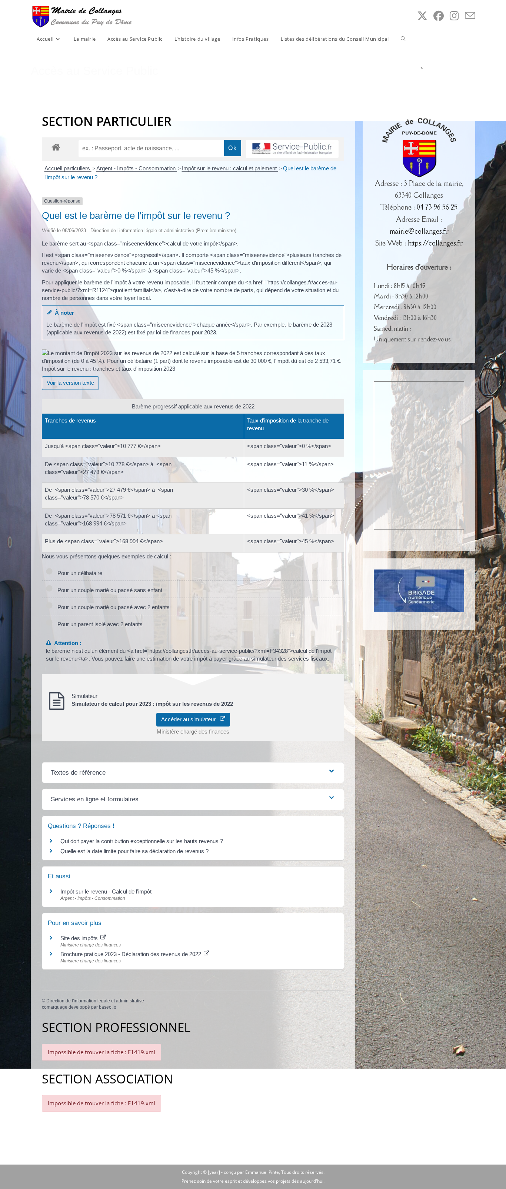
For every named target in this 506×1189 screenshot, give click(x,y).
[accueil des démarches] (55, 147)
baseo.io (107, 1007)
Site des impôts (79, 938)
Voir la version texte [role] (70, 383)
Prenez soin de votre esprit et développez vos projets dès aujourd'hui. (253, 1181)
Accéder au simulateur (190, 719)
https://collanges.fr (435, 242)
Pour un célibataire (78, 573)
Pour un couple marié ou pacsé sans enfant (108, 590)
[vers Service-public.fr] (292, 149)
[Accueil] (415, 68)
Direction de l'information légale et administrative (95, 1000)
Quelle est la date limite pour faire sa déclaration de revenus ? (134, 851)
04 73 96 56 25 (437, 207)
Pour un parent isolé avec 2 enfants (98, 624)
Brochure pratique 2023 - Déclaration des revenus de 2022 (131, 954)
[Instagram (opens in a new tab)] (454, 15)
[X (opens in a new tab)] (422, 15)
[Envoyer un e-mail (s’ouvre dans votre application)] (470, 15)
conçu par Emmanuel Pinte (251, 1172)
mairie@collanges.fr (419, 231)
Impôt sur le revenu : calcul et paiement (230, 168)
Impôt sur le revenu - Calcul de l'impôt (106, 891)
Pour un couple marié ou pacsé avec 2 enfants (112, 607)
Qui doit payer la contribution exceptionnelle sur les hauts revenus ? (142, 841)
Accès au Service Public (450, 68)
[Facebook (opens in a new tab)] (438, 15)
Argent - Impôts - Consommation (136, 168)
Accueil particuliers (67, 168)
